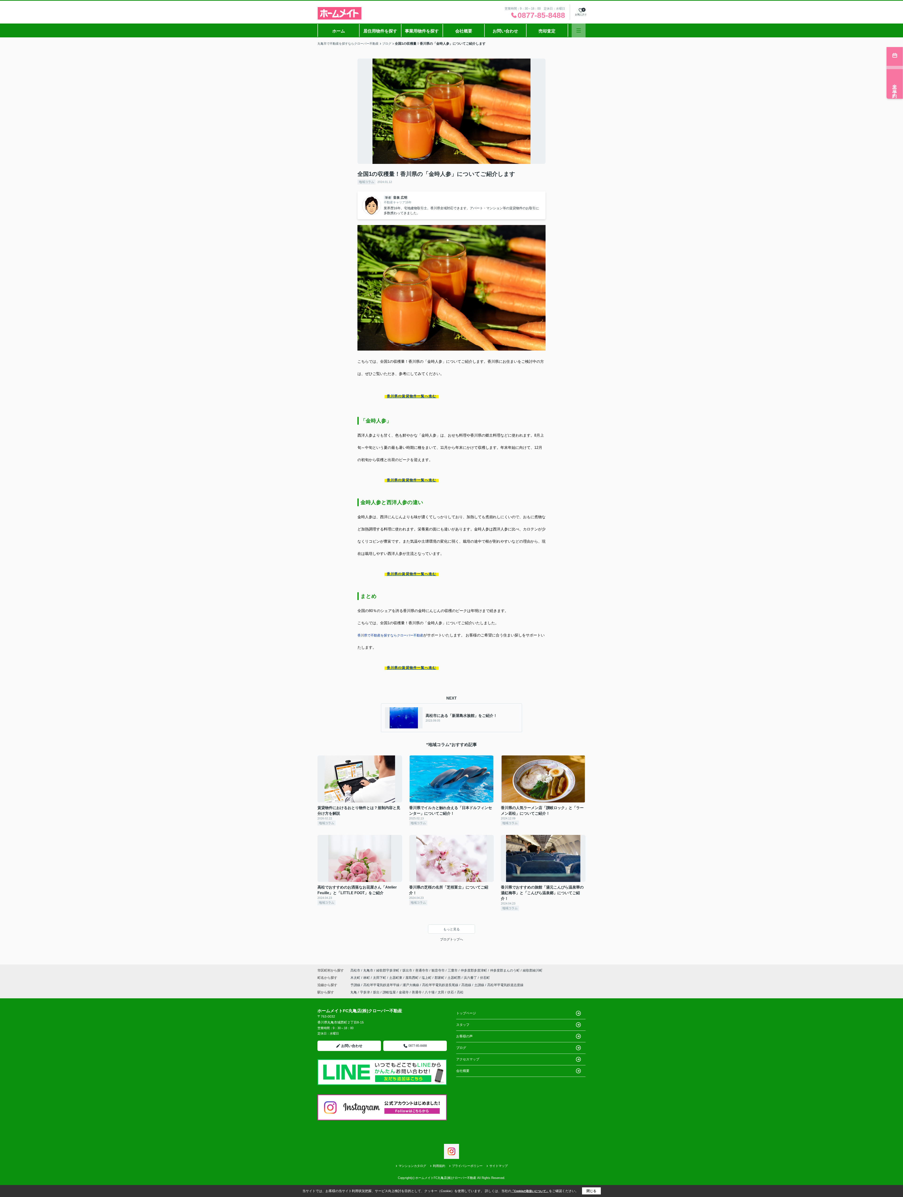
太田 (441, 992)
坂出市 (407, 970)
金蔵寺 (404, 992)
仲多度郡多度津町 (474, 970)
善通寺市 (421, 970)
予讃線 (355, 985)
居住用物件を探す (380, 31)
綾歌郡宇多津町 (387, 970)
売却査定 (547, 31)
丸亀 (353, 992)
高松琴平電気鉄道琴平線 (381, 985)
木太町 (355, 978)
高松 (460, 992)
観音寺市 (438, 970)
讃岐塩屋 (389, 992)
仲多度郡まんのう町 (505, 970)
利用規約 (439, 1166)
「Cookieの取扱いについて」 (530, 1191)
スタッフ (462, 1025)
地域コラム (366, 182)
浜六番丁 (471, 978)
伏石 (450, 992)
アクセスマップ (467, 1059)
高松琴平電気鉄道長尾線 (440, 985)
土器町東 (396, 978)
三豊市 (453, 970)
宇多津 (365, 992)
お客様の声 (464, 1036)
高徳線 (466, 985)
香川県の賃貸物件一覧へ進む (411, 396)
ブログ (461, 1048)
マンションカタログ (412, 1166)
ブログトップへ (451, 939)
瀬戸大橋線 (411, 985)
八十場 (430, 992)
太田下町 (380, 978)
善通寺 (417, 992)
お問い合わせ (505, 31)
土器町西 (455, 978)
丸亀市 (368, 970)
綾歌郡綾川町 (533, 970)
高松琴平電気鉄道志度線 (505, 985)
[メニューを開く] (578, 30)
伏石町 (485, 978)
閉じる (591, 1191)
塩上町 (427, 978)
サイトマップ (498, 1166)
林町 (367, 978)
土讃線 (479, 985)
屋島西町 (412, 978)
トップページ (466, 1013)
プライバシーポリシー (467, 1166)
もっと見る (451, 929)
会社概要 (463, 31)
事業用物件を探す (422, 31)
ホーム (338, 31)
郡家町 (440, 978)
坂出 (376, 992)
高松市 (355, 970)
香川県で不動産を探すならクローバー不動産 (390, 635)
